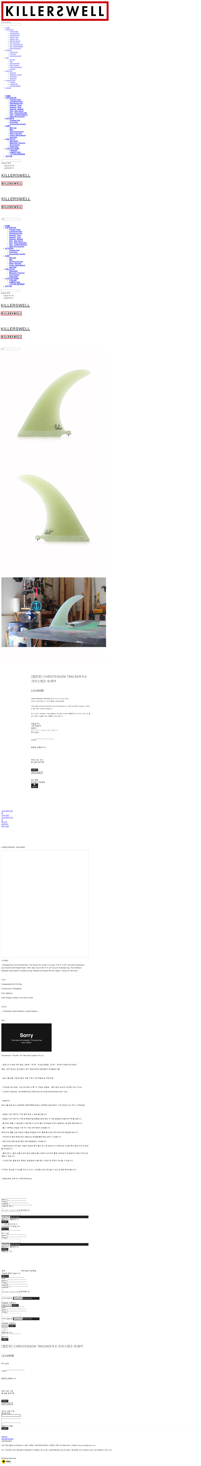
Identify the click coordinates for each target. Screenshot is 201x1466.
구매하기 (4, 1339)
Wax (11, 61)
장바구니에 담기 (7, 1404)
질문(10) (4, 824)
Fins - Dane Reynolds (16, 45)
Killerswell (13, 73)
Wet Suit (12, 60)
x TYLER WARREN (15, 86)
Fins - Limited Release (16, 46)
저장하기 (4, 1222)
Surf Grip (12, 69)
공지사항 (8, 88)
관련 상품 (5, 826)
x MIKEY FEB (13, 84)
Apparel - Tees (14, 39)
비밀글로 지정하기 (8, 1303)
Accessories (13, 77)
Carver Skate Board (16, 67)
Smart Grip (13, 78)
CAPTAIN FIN (10, 30)
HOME (8, 28)
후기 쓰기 (5, 1229)
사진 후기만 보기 (10, 1224)
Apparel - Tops (14, 37)
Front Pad (13, 54)
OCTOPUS (9, 50)
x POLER (12, 82)
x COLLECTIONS (10, 80)
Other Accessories (15, 48)
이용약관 (4, 1437)
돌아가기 (4, 1326)
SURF (7, 58)
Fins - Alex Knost (15, 43)
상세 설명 (5, 815)
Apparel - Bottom (15, 41)
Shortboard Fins (15, 35)
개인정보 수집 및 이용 (10, 1210)
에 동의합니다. (15, 1210)
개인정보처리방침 (7, 1439)
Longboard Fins (14, 33)
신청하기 (4, 1428)
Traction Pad (14, 52)
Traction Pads (14, 31)
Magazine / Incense (16, 75)
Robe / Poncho (14, 65)
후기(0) (4, 822)
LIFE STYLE (9, 71)
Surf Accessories (15, 63)
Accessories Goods (15, 56)
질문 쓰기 (5, 1276)
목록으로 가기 (6, 1305)
